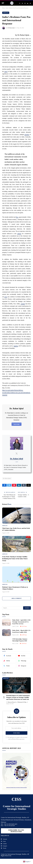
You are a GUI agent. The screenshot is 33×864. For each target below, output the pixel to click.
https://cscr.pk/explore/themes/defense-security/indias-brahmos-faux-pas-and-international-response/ (16, 392)
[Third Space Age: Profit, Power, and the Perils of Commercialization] (16, 515)
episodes (26, 134)
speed (6, 71)
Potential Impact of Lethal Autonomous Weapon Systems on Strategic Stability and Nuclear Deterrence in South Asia (18, 697)
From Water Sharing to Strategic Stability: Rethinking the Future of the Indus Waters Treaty (15, 558)
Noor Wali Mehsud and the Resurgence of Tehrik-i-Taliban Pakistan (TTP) (8, 496)
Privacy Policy (15, 739)
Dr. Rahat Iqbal (11, 27)
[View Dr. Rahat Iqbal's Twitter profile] (16, 453)
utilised (19, 233)
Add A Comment (16, 598)
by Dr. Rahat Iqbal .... (23, 35)
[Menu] (3, 3)
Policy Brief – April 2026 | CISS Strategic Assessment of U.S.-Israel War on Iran (21, 621)
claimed (23, 304)
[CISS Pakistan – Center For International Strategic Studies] (12, 3)
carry (5, 296)
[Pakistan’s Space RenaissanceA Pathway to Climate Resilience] (16, 574)
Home (3, 8)
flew (17, 217)
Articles (5, 12)
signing (16, 346)
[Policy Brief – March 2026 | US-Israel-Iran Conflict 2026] (6, 632)
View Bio (16, 424)
